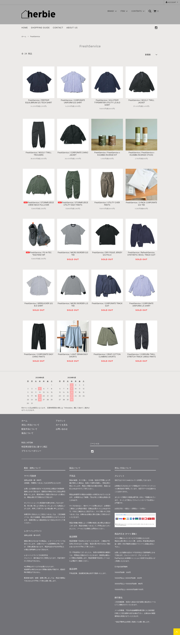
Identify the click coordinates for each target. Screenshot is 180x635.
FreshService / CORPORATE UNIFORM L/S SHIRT (141, 304)
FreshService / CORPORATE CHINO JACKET (73, 153)
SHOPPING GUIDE (40, 27)
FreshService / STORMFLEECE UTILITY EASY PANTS (75, 203)
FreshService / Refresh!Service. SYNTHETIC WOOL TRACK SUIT (141, 253)
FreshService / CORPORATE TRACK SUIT (107, 304)
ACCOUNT (172, 2)
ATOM (30, 442)
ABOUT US (72, 27)
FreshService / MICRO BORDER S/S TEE (73, 253)
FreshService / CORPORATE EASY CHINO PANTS (38, 355)
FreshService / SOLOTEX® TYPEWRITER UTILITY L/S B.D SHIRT (107, 102)
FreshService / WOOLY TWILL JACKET (141, 101)
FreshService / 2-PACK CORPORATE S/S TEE (141, 203)
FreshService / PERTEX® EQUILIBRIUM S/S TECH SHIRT (38, 101)
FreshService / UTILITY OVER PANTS (107, 203)
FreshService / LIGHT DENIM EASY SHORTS (73, 355)
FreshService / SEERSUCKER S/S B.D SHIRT (39, 304)
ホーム (23, 36)
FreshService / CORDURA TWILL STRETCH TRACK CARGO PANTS (141, 355)
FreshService (35, 36)
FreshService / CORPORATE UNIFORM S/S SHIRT (73, 101)
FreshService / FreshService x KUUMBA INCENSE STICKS (141, 153)
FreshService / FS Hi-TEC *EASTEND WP (41, 253)
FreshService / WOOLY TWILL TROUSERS (39, 153)
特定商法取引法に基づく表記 (34, 446)
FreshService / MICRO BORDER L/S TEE (73, 304)
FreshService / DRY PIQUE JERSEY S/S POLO (107, 253)
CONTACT (58, 27)
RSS (23, 442)
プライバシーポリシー (31, 451)
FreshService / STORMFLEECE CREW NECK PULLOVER (41, 203)
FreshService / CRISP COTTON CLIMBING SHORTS (107, 355)
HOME (24, 27)
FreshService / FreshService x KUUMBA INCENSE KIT (107, 153)
